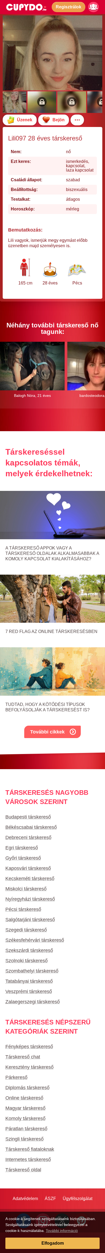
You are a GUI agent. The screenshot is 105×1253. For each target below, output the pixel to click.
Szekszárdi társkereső (29, 950)
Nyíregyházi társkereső (30, 899)
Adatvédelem (25, 1198)
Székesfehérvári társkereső (34, 940)
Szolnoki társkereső (26, 960)
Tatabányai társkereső (29, 981)
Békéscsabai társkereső (31, 827)
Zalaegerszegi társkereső (32, 1001)
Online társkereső (24, 1097)
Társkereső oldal (23, 1169)
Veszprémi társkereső (28, 991)
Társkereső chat (22, 1056)
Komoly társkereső (25, 1118)
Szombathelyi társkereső (31, 971)
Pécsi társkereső (23, 909)
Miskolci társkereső (26, 888)
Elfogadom (52, 1243)
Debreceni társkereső (28, 837)
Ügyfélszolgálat (77, 1198)
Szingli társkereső (24, 1139)
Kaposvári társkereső (28, 868)
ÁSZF (50, 1198)
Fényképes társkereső (29, 1046)
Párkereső (16, 1077)
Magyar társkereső (25, 1108)
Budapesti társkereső (28, 817)
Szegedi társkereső (26, 929)
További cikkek (47, 732)
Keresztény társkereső (29, 1067)
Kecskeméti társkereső (29, 878)
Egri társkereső (21, 847)
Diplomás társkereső (27, 1087)
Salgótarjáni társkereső (30, 919)
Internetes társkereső (28, 1159)
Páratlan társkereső (26, 1128)
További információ (62, 1230)
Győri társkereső (23, 858)
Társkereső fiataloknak (29, 1149)
